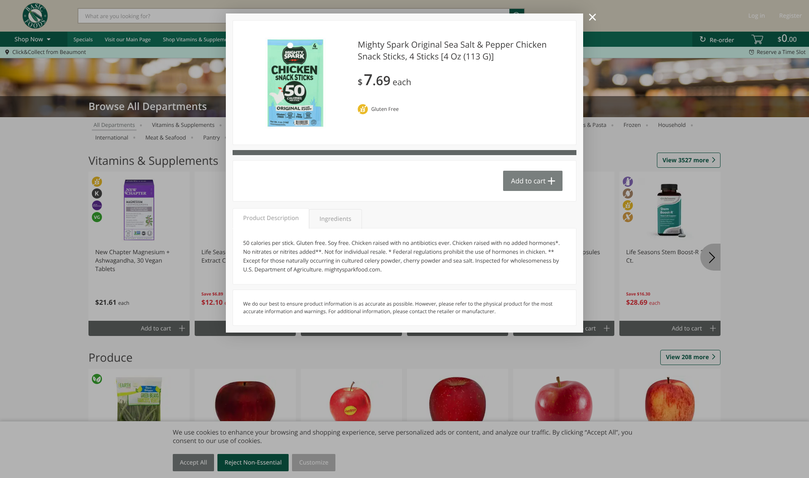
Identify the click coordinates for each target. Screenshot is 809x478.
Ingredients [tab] (335, 219)
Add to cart (528, 180)
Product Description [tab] (271, 218)
